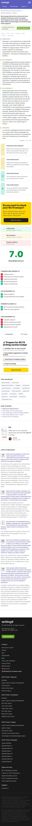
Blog (3, 658)
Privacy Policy (6, 663)
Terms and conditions (8, 661)
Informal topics (6, 691)
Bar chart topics (7, 703)
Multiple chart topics (8, 716)
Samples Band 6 (7, 746)
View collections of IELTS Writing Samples (15, 412)
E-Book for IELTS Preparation (11, 773)
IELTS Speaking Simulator (9, 770)
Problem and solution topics (10, 733)
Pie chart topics (6, 711)
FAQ (3, 653)
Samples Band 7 (7, 751)
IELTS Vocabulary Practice (10, 778)
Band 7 (15, 13)
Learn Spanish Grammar (9, 781)
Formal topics (6, 685)
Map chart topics (7, 714)
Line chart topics (7, 706)
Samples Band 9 (7, 761)
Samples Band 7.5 (7, 753)
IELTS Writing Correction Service (11, 10)
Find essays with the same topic (12, 410)
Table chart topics (7, 708)
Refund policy (6, 666)
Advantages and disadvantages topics (13, 736)
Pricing (4, 6)
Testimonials (5, 655)
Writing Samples (6, 13)
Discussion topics (7, 730)
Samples (4, 680)
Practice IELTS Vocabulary (10, 416)
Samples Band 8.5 (7, 759)
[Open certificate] (4, 433)
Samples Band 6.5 (7, 748)
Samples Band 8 (7, 756)
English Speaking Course (9, 776)
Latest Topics (25, 6)
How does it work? (7, 647)
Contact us (5, 788)
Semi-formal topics (8, 688)
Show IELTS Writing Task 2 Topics (12, 414)
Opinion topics (6, 728)
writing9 (5, 2)
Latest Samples (6, 743)
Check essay (14, 6)
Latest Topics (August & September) (13, 683)
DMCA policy (6, 668)
